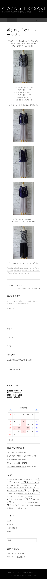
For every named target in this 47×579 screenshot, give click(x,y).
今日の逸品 (17, 268)
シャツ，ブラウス (25, 487)
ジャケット (14, 490)
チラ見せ (9, 496)
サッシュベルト (27, 485)
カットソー (33, 479)
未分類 (9, 531)
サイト (9, 346)
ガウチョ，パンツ (12, 485)
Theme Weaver (30, 575)
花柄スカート (12, 508)
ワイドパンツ (13, 505)
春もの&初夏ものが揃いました (17, 456)
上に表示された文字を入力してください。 (20, 360)
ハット (36, 496)
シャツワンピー (15, 487)
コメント (11, 309)
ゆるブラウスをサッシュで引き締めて (29, 288)
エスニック (25, 479)
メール (10, 337)
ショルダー (33, 487)
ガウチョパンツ (27, 270)
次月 (36, 410)
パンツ (12, 499)
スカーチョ (21, 490)
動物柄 (38, 505)
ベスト (27, 502)
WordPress (32, 572)
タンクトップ (33, 493)
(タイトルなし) (12, 452)
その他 (9, 520)
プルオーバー (17, 502)
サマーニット (35, 485)
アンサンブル (33, 268)
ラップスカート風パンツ (14, 285)
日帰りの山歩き (12, 528)
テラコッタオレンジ (17, 496)
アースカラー (18, 479)
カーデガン (17, 270)
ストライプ (12, 493)
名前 (9, 329)
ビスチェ (19, 499)
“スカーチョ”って (12, 553)
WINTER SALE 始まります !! (16, 466)
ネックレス (31, 496)
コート (19, 485)
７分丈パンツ (20, 508)
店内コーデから (12, 459)
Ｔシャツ (26, 508)
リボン (36, 502)
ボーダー (31, 502)
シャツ (9, 487)
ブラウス (28, 499)
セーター (23, 493)
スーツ (17, 493)
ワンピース (24, 505)
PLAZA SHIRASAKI (23, 8)
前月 (11, 410)
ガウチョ (18, 482)
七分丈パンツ (32, 505)
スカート (29, 490)
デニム (25, 496)
